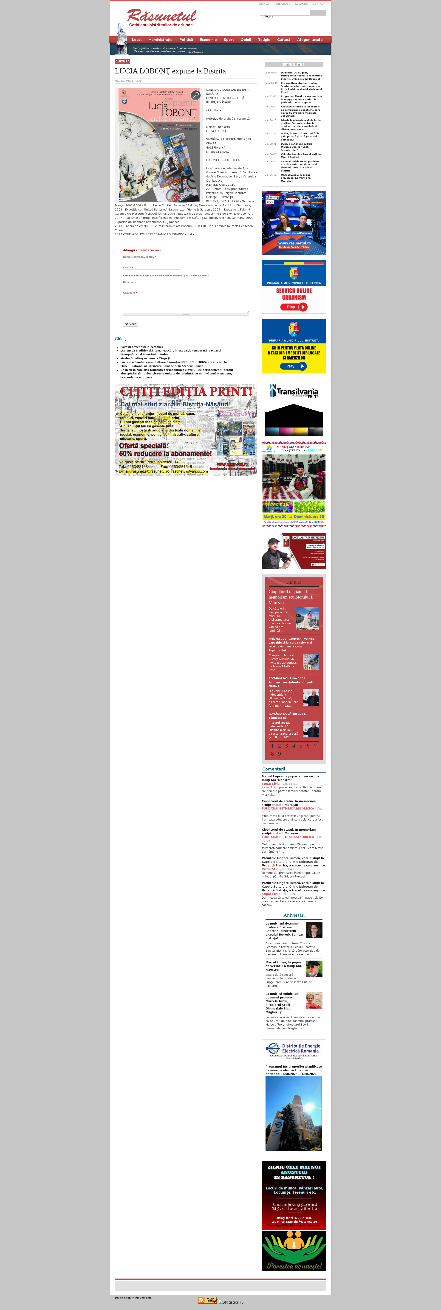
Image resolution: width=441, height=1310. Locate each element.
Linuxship (145, 1293)
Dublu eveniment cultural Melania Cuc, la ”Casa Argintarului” (297, 147)
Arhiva (264, 4)
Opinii (246, 39)
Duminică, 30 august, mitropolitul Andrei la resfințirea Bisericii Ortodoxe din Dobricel (301, 75)
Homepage (130, 282)
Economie (208, 39)
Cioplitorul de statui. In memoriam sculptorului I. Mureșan (291, 597)
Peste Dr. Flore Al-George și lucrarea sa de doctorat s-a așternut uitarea (288, 642)
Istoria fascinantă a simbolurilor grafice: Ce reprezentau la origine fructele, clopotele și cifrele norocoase (301, 125)
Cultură (123, 61)
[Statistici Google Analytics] (231, 1297)
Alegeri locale (310, 39)
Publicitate (282, 4)
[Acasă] (162, 17)
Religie (264, 39)
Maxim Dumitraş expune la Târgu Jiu (146, 358)
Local (137, 39)
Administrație (160, 39)
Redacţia (301, 4)
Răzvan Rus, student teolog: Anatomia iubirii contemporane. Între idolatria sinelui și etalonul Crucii (301, 87)
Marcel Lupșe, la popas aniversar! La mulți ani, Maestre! (296, 178)
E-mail (128, 267)
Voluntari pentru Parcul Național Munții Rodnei (301, 155)
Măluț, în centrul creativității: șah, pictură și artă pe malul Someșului (300, 136)
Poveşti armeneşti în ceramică (141, 347)
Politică (186, 39)
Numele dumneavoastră (139, 257)
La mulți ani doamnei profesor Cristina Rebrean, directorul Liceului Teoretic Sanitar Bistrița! (300, 166)
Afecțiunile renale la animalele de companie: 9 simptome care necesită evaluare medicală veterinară (300, 111)
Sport (229, 39)
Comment (130, 293)
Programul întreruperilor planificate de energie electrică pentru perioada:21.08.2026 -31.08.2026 (294, 1065)
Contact (319, 4)
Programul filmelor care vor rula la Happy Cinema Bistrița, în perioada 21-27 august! (301, 99)
